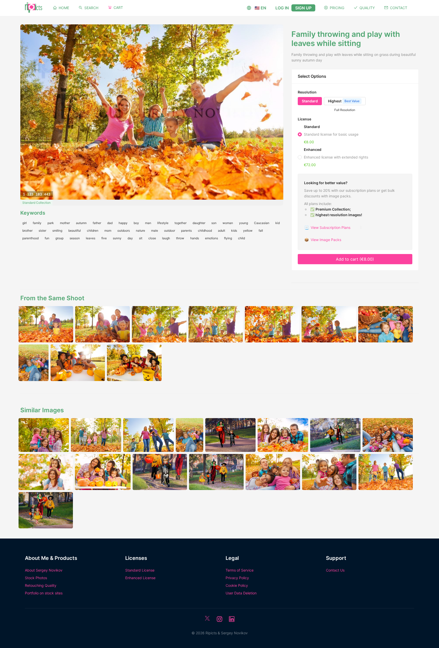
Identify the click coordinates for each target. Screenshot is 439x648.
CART (118, 7)
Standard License (139, 570)
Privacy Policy (237, 578)
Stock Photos (36, 578)
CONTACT (398, 8)
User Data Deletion (241, 593)
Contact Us (335, 570)
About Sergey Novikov (43, 570)
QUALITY (367, 8)
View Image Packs (322, 240)
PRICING (337, 8)
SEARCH (91, 8)
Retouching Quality (40, 585)
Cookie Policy (237, 585)
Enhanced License (140, 578)
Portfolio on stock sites (43, 593)
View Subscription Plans (327, 227)
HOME (64, 8)
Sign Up (303, 7)
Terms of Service (240, 570)
